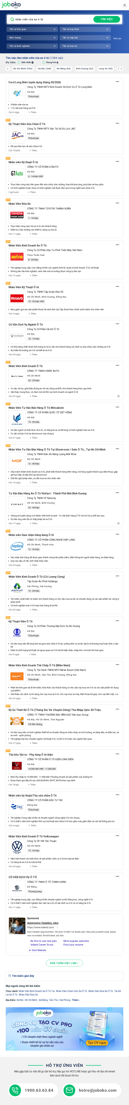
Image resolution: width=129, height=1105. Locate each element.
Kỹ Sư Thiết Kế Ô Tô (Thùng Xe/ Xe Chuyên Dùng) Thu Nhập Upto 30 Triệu (55, 710)
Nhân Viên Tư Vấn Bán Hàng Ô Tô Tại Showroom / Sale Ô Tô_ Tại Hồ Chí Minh (57, 449)
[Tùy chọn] (117, 82)
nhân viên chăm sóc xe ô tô (71, 991)
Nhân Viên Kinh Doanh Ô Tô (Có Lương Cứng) (37, 576)
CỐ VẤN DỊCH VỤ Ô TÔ (23, 877)
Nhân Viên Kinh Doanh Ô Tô (26, 366)
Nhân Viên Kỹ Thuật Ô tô (24, 287)
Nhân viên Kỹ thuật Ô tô (23, 162)
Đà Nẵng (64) (64, 68)
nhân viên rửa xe (28, 994)
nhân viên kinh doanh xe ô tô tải (37, 991)
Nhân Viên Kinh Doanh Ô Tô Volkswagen (34, 836)
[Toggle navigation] (124, 5)
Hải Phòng (65, 1000)
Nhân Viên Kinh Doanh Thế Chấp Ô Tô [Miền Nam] (39, 665)
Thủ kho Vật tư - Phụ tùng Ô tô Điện (31, 754)
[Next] (121, 69)
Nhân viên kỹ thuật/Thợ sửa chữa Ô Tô (33, 795)
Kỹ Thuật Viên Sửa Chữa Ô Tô (27, 124)
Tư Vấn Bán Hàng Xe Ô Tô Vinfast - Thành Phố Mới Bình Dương (48, 493)
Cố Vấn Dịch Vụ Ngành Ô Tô (26, 324)
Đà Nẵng (43, 1000)
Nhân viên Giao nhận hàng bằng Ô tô (31, 535)
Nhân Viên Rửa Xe (20, 203)
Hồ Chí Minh (31, 1000)
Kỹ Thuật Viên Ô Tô (21, 621)
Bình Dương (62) (84, 68)
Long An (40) (106, 68)
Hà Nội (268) (44, 68)
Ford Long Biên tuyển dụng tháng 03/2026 (35, 82)
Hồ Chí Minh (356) (23, 68)
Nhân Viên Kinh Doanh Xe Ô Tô (28, 245)
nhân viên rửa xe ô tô (101, 991)
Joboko (11, 5)
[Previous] (8, 69)
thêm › (76, 1000)
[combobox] (32, 29)
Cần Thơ (53, 1000)
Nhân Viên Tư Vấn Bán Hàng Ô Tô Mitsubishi (36, 407)
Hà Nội (20, 1000)
